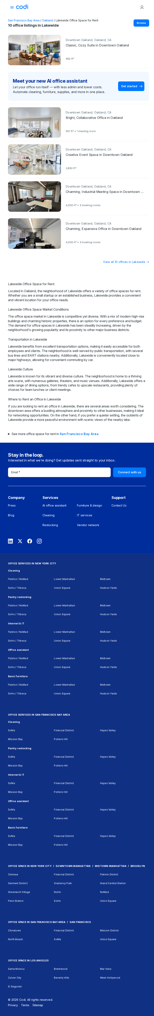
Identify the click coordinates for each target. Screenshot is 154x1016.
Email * (15, 472)
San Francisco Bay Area (24, 20)
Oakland (47, 20)
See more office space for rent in (54, 434)
